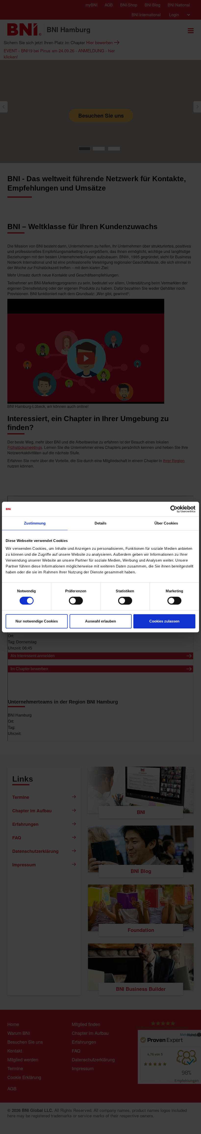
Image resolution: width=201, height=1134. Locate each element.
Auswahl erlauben (100, 621)
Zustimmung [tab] (35, 523)
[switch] (76, 601)
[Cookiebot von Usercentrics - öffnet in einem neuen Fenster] (173, 509)
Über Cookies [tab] (166, 523)
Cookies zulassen (164, 621)
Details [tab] (101, 523)
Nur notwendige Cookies (36, 621)
